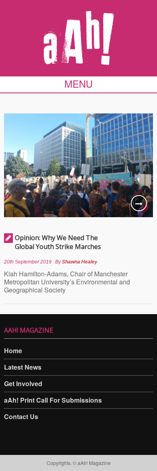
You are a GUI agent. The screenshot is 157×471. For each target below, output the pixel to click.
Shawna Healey (79, 262)
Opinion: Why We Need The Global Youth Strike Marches (58, 242)
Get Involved (23, 383)
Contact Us (21, 416)
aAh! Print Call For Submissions (53, 400)
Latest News (22, 367)
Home (13, 350)
